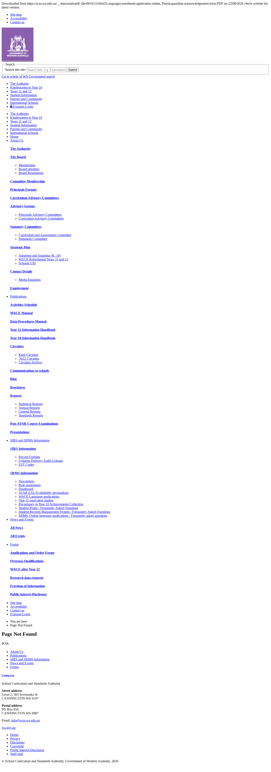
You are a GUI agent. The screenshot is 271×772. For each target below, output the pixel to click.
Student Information (23, 95)
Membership (27, 165)
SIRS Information (23, 448)
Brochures (17, 387)
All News (16, 528)
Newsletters (26, 481)
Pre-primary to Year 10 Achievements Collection (51, 504)
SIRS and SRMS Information (30, 440)
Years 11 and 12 (21, 91)
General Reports (29, 411)
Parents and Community (26, 99)
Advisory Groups (22, 206)
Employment (19, 288)
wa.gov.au (8, 727)
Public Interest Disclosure (28, 594)
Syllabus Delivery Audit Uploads (41, 461)
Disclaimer (17, 742)
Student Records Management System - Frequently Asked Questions (64, 512)
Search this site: (15, 69)
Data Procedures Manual (28, 321)
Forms (14, 544)
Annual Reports (29, 408)
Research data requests (26, 578)
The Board (18, 157)
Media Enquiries (30, 279)
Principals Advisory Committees (40, 214)
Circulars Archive (30, 362)
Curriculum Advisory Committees (34, 198)
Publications (18, 296)
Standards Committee (33, 239)
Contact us (17, 22)
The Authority (19, 83)
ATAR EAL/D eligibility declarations (44, 493)
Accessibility (18, 18)
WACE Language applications (39, 496)
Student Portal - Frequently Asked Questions (48, 508)
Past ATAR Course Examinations (34, 423)
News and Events (22, 519)
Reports (16, 395)
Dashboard (26, 489)
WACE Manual (21, 313)
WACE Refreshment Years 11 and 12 (43, 259)
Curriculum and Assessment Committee (45, 235)
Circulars (17, 346)
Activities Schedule (23, 305)
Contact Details (21, 271)
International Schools (24, 103)
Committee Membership (27, 181)
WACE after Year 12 (25, 569)
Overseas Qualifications (27, 561)
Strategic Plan (20, 247)
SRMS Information (24, 473)
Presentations (19, 432)
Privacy (15, 738)
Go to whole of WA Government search (28, 76)
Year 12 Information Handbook (32, 330)
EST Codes (26, 464)
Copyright (17, 746)
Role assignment (30, 485)
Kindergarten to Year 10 (26, 87)
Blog (13, 379)
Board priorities (29, 169)
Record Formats (29, 457)
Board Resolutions (31, 173)
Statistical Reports (31, 404)
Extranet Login (22, 106)
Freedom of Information (27, 586)
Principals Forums (23, 189)
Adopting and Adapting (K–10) (40, 255)
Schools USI (27, 263)
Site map (16, 14)
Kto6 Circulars (28, 355)
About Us (16, 140)
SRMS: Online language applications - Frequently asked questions (63, 515)
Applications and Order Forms (32, 553)
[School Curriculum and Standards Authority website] (50, 60)
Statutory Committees (25, 227)
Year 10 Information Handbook (32, 338)
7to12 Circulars (29, 358)
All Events (17, 536)
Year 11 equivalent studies (36, 500)
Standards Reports (31, 415)
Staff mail (16, 754)
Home (14, 136)
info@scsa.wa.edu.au (25, 720)
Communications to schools (29, 370)
